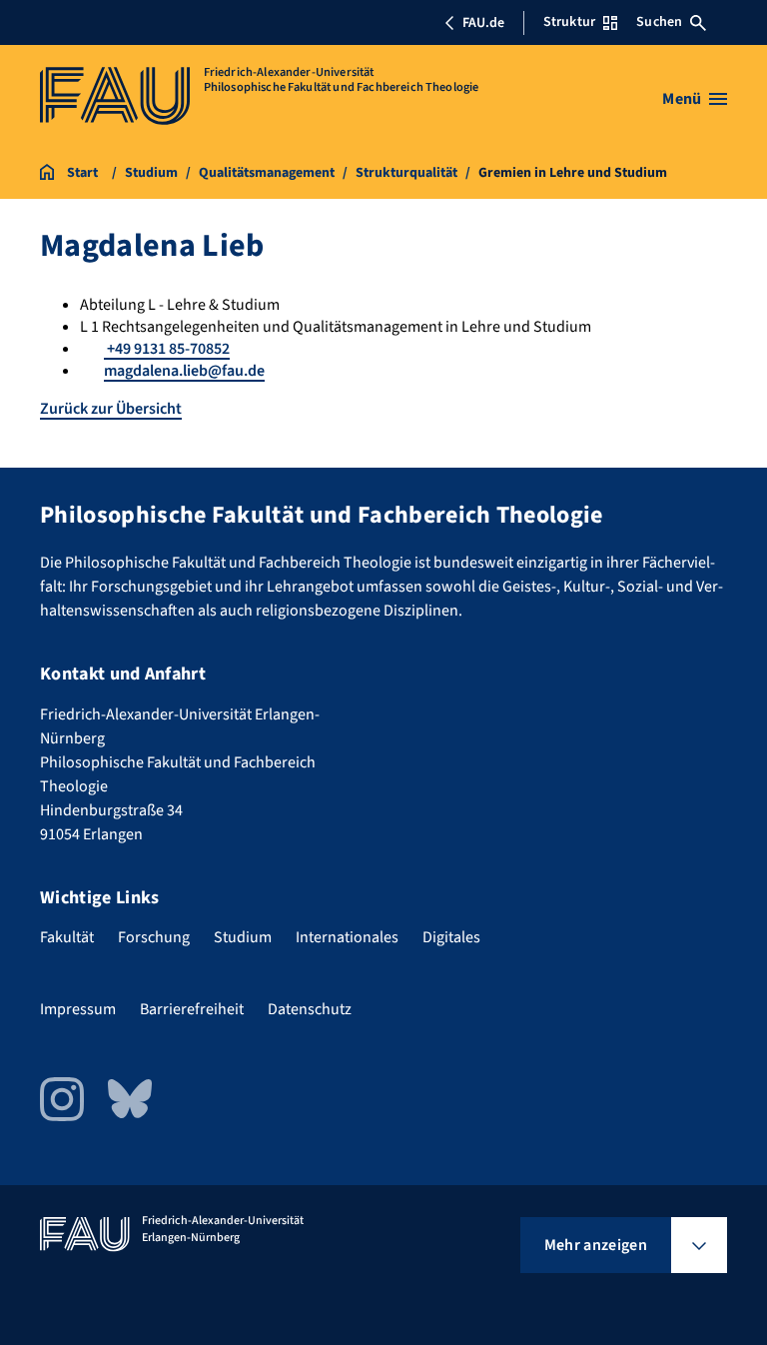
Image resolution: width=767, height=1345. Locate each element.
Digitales (451, 937)
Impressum (78, 1009)
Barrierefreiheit (192, 1009)
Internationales (347, 937)
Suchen (659, 22)
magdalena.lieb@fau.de (184, 371)
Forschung (154, 937)
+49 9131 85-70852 (167, 349)
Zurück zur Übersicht (111, 409)
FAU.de (483, 23)
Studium (243, 937)
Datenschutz (310, 1009)
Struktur (569, 22)
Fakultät (67, 937)
